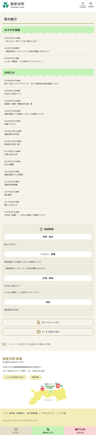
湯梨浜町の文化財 (11, 134)
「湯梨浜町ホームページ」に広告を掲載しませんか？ (26, 51)
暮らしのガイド (11, 205)
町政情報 (32, 344)
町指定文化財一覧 (11, 144)
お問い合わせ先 (11, 154)
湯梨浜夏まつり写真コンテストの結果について (24, 114)
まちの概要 (9, 164)
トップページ (12, 344)
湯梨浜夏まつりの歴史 (13, 175)
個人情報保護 (32, 413)
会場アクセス (10, 124)
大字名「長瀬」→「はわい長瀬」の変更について (25, 215)
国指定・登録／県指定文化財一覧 (18, 104)
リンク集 (62, 413)
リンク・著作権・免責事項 (13, 413)
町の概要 (40, 344)
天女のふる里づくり (12, 94)
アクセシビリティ (48, 413)
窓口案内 (8, 195)
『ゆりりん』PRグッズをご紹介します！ (21, 41)
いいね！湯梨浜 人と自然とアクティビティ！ (24, 61)
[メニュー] (16, 430)
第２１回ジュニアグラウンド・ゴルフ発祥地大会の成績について (31, 84)
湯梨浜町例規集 (11, 185)
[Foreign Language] (83, 5)
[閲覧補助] (91, 5)
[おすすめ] (80, 430)
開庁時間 (35, 377)
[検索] (48, 430)
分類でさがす (23, 344)
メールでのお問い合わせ (15, 377)
